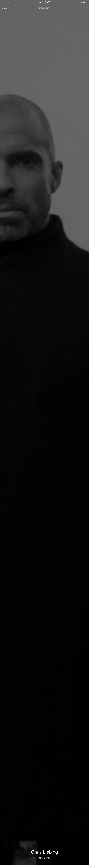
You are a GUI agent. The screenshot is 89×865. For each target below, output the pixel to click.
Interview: (44, 857)
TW (42, 862)
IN (55, 862)
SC (45, 862)
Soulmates (47, 8)
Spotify (50, 862)
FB (33, 862)
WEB (38, 862)
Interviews (41, 8)
